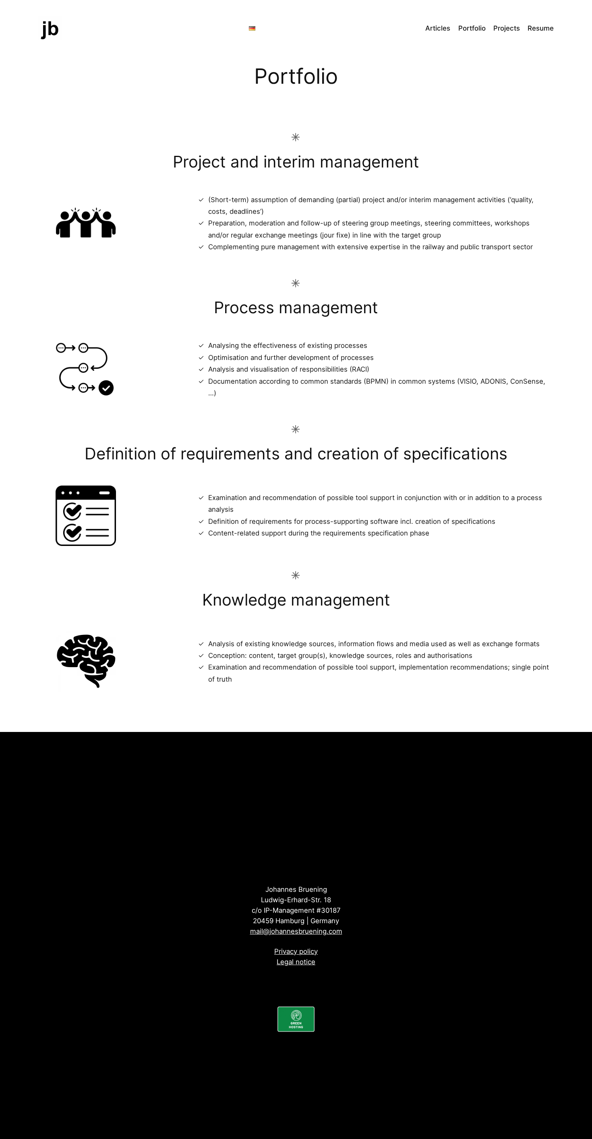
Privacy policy (296, 951)
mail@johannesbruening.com (296, 931)
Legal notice (296, 962)
